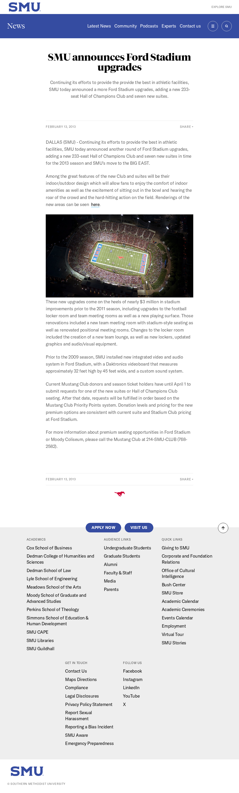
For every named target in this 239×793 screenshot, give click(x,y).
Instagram (132, 679)
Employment (174, 626)
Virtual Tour (173, 634)
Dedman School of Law (49, 570)
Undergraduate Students (127, 548)
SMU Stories (174, 643)
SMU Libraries (40, 640)
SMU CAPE (38, 632)
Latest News (99, 26)
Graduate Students (122, 556)
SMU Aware (76, 735)
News (16, 26)
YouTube (131, 696)
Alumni (110, 564)
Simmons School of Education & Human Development (57, 621)
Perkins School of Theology (53, 609)
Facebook (132, 671)
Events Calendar (177, 618)
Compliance (76, 687)
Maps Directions (81, 679)
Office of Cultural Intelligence (178, 573)
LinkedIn (131, 687)
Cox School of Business (49, 548)
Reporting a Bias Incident (89, 727)
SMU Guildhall (40, 648)
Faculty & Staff (118, 573)
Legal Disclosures (82, 696)
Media (110, 581)
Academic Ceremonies (183, 609)
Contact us (190, 26)
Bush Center (174, 584)
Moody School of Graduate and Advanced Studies (56, 598)
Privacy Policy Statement (88, 704)
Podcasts (149, 26)
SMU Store (172, 593)
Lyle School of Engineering (52, 578)
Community (125, 26)
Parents (111, 589)
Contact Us (76, 671)
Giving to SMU (176, 548)
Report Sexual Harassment (78, 715)
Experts (169, 26)
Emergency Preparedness (89, 743)
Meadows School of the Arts (54, 587)
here (95, 204)
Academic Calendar (180, 601)
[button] (223, 528)
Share (185, 127)
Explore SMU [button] (221, 7)
